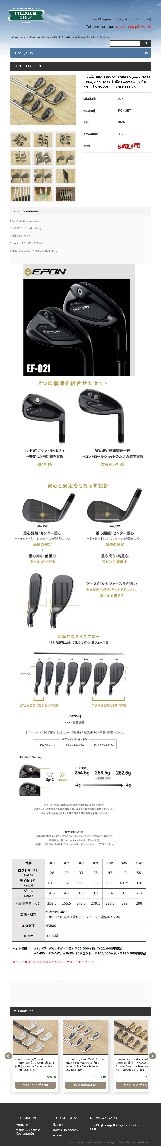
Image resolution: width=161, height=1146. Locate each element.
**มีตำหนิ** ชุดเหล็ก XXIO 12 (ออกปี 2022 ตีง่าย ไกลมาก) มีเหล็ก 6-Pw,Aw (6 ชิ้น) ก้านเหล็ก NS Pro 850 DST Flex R (85, 1064)
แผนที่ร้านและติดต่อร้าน (66, 1130)
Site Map (59, 1135)
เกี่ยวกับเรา (22, 1125)
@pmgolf (110, 19)
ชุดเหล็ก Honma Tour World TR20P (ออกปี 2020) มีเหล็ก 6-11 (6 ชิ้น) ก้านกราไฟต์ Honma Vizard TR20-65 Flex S (34, 1064)
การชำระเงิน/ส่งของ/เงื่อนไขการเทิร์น (28, 1132)
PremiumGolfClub (101, 1142)
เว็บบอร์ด (58, 1125)
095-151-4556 (103, 26)
